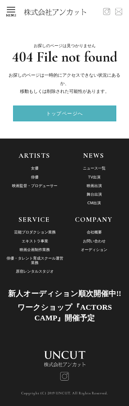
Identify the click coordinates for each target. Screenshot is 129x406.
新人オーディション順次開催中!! (64, 293)
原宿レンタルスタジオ (35, 271)
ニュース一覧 (94, 168)
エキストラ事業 (35, 241)
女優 (35, 168)
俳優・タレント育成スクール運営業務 (35, 260)
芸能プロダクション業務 (35, 232)
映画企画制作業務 (35, 250)
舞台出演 (94, 194)
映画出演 (94, 186)
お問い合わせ (94, 241)
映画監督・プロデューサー (34, 186)
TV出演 (94, 177)
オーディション (94, 250)
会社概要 (94, 232)
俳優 (35, 177)
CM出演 (94, 203)
